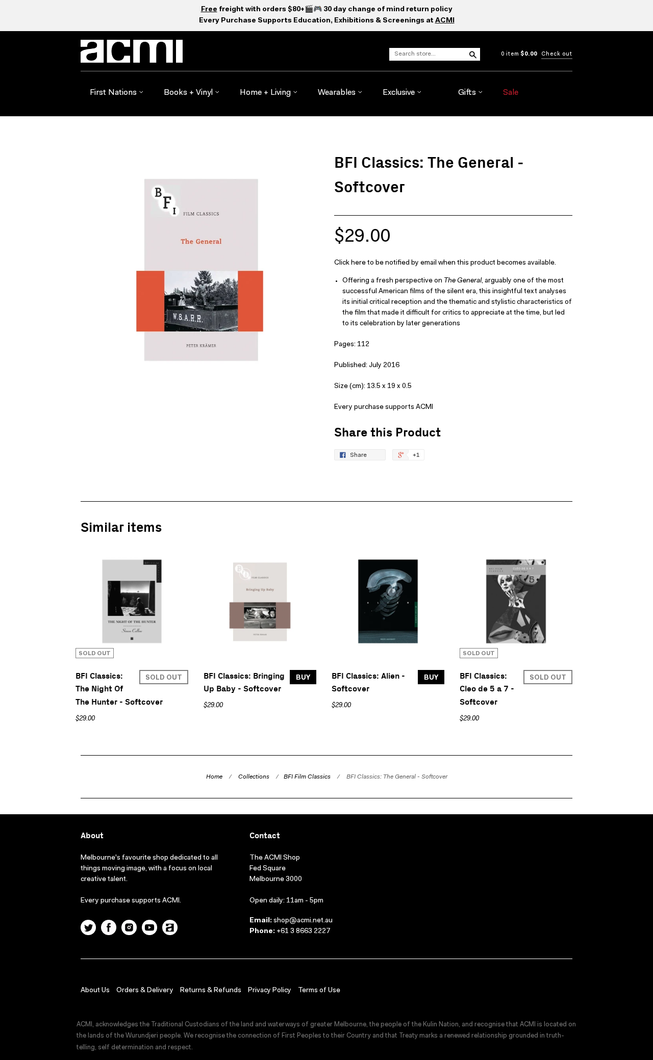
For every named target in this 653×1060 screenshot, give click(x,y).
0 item (519, 54)
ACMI (445, 20)
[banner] (162, 51)
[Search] (472, 54)
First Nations (114, 93)
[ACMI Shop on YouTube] (149, 929)
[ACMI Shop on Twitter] (88, 929)
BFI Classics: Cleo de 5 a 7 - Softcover (487, 689)
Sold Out (163, 678)
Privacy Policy (269, 990)
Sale (510, 93)
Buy (303, 678)
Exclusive (400, 93)
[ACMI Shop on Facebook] (108, 929)
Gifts (468, 93)
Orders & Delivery (144, 990)
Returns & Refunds (210, 990)
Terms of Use (319, 990)
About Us (95, 990)
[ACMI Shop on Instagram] (129, 929)
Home (214, 777)
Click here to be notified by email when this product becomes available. (445, 263)
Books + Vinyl (189, 93)
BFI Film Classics (307, 777)
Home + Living (266, 93)
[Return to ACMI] (170, 929)
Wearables (338, 93)
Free (209, 9)
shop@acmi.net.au (303, 920)
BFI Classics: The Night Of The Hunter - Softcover (119, 689)
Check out (556, 54)
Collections (253, 777)
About (92, 836)
